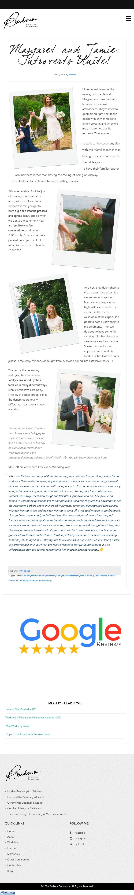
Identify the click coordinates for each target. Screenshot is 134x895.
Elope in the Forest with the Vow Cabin (27, 734)
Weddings (25, 570)
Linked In (80, 844)
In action (12, 848)
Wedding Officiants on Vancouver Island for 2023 (33, 717)
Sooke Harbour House (105, 575)
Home (10, 831)
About (10, 837)
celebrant (25, 575)
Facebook (80, 832)
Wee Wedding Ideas (17, 726)
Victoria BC (13, 580)
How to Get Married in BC (20, 709)
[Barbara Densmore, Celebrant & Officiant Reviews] (67, 633)
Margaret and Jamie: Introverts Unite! (64, 55)
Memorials (13, 854)
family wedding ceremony (43, 575)
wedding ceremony (29, 580)
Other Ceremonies (18, 859)
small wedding (87, 575)
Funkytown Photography (67, 575)
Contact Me (14, 865)
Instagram (80, 838)
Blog (10, 871)
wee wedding (45, 580)
